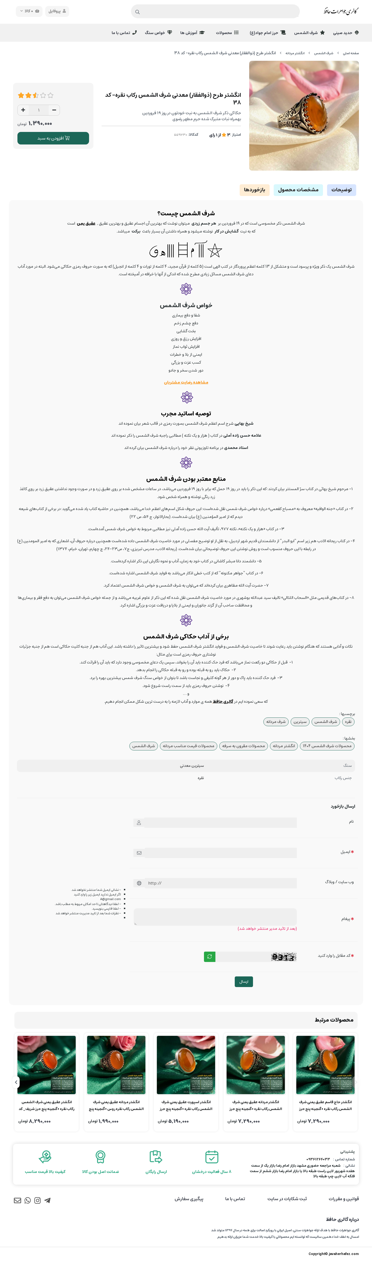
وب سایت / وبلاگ (339, 882)
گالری (228, 701)
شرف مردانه (276, 721)
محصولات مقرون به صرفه (243, 746)
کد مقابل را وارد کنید (334, 955)
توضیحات (341, 190)
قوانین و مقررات (344, 1199)
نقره (348, 721)
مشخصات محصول (298, 190)
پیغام (345, 918)
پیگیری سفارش (189, 1199)
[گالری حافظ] (222, 701)
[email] (17, 1201)
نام (351, 821)
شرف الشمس (306, 33)
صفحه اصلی (351, 53)
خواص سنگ (155, 33)
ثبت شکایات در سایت (287, 1199)
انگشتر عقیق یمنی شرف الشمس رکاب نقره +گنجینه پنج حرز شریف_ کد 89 (46, 1106)
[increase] (23, 110)
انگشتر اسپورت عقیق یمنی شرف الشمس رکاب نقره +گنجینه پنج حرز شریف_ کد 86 (186, 1106)
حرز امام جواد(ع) (264, 33)
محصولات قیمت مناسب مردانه (188, 746)
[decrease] (54, 110)
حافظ (217, 701)
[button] (356, 1082)
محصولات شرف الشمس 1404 (327, 746)
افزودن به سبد (51, 138)
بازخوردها (254, 190)
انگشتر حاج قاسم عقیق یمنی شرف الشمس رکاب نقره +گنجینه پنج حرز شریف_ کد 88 (325, 1106)
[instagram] (37, 1201)
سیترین (300, 721)
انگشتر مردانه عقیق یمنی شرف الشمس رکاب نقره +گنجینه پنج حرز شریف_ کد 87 (255, 1106)
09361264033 (318, 1159)
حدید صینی (343, 33)
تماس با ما (121, 33)
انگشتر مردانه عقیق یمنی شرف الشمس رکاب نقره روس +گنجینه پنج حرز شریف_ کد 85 (116, 1106)
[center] (137, 12)
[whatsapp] (27, 1201)
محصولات (224, 33)
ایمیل (345, 851)
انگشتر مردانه (294, 53)
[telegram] (47, 1201)
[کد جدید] (209, 957)
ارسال (243, 981)
